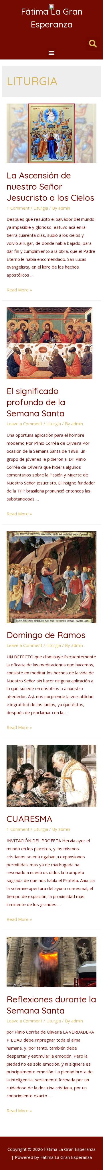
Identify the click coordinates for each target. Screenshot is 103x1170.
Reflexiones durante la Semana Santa (51, 1005)
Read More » (19, 290)
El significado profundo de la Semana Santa (36, 402)
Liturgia (40, 208)
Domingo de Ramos (46, 634)
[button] (51, 52)
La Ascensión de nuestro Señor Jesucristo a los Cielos (50, 186)
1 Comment (18, 208)
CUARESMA (29, 818)
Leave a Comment (24, 423)
